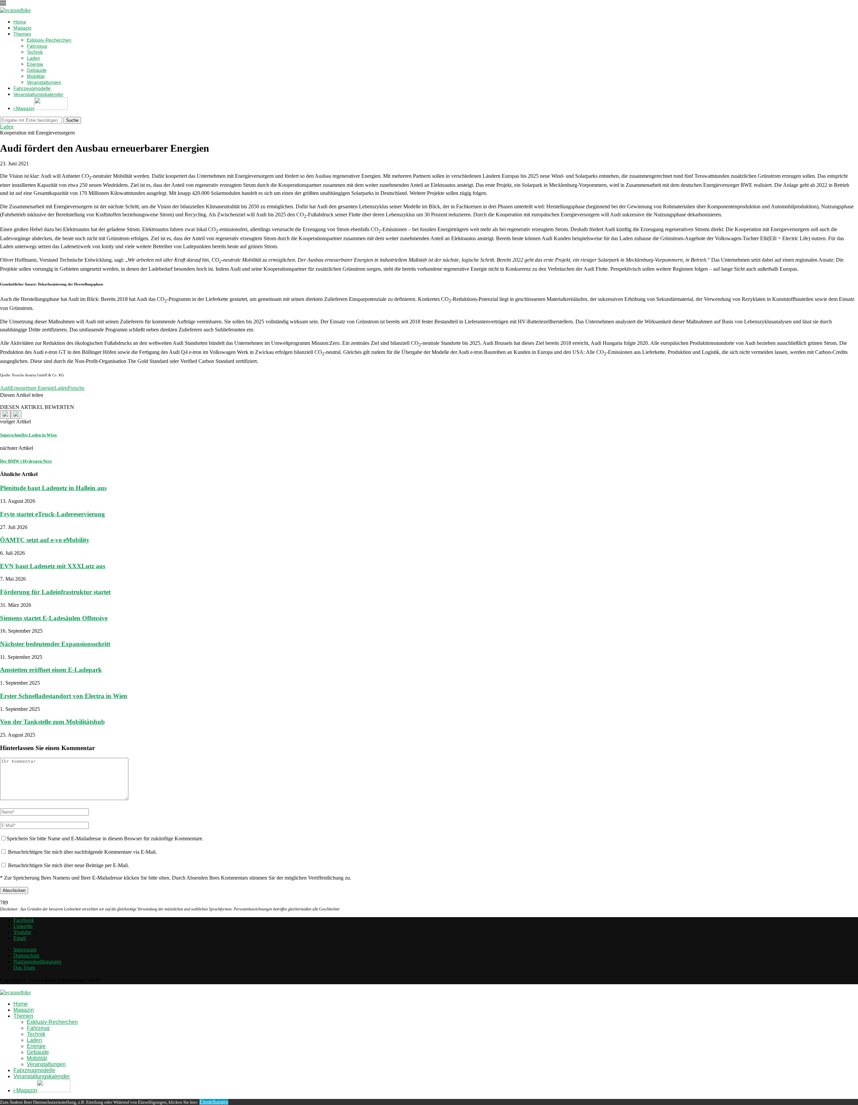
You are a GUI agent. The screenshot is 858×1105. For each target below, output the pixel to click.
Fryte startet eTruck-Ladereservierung (52, 514)
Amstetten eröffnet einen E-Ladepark (51, 669)
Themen (22, 34)
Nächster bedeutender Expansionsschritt (55, 643)
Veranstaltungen (44, 82)
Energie (35, 64)
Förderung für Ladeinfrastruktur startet (55, 591)
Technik (35, 52)
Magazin (22, 28)
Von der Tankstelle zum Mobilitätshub (52, 721)
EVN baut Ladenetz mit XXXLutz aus (52, 566)
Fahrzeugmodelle (32, 88)
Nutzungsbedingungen (37, 961)
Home (19, 21)
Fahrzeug (37, 46)
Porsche (76, 388)
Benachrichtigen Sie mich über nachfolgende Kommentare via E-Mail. (82, 852)
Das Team (24, 967)
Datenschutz (26, 955)
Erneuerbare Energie (32, 388)
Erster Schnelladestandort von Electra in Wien (63, 695)
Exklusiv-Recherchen (49, 40)
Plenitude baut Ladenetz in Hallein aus (53, 487)
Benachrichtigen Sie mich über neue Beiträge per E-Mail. (68, 865)
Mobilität (36, 76)
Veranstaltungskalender (38, 94)
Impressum (25, 949)
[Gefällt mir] (5, 414)
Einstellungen (213, 1102)
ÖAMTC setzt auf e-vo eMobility (44, 539)
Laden (33, 58)
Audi (5, 388)
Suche (72, 120)
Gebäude (37, 70)
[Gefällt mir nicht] (16, 414)
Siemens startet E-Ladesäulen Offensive (54, 618)
